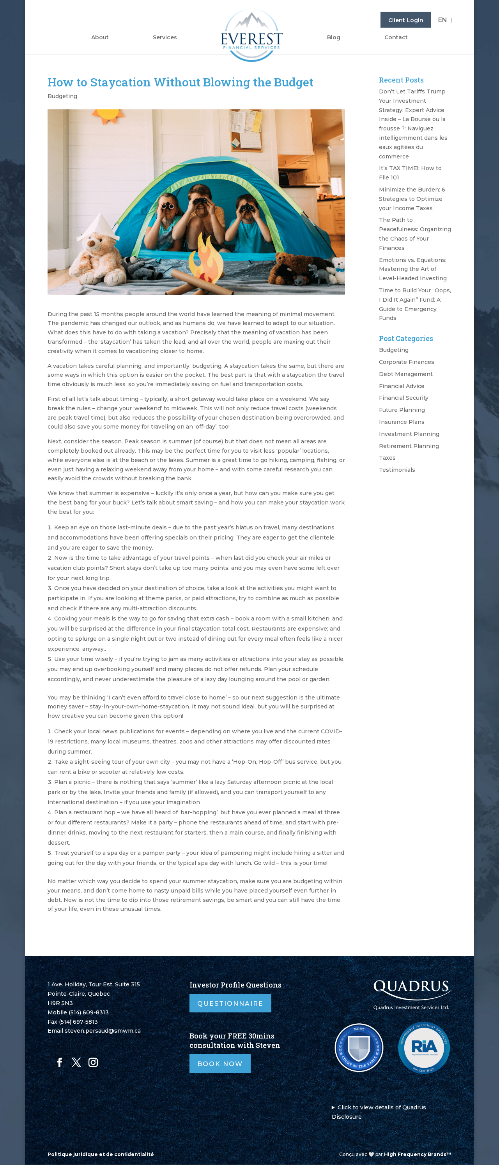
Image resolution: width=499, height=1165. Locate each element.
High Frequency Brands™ (417, 1154)
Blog (333, 38)
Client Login (405, 20)
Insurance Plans (402, 421)
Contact (396, 38)
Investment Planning (409, 434)
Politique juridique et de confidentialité (101, 1154)
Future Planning (402, 409)
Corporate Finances (406, 361)
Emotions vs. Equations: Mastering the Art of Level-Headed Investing (413, 269)
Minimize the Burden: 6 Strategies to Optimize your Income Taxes (412, 199)
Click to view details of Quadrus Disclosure (379, 1112)
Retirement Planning (409, 446)
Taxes (387, 457)
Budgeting (62, 96)
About (100, 38)
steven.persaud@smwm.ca (103, 1030)
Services (165, 38)
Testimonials (397, 469)
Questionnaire (230, 1003)
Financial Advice (402, 386)
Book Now (220, 1064)
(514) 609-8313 (89, 1012)
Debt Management (406, 374)
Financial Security (403, 397)
